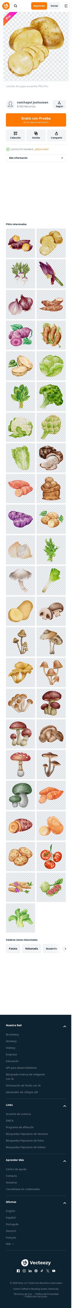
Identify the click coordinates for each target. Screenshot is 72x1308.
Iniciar (54, 5)
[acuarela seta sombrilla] (20, 1071)
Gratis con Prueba (36, 120)
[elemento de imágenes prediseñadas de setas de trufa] (20, 703)
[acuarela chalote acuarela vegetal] (20, 365)
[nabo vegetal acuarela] (20, 304)
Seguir (59, 106)
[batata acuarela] (20, 243)
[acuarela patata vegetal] (20, 488)
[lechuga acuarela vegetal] (20, 672)
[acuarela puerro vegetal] (20, 948)
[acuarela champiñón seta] (20, 1010)
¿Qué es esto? (42, 149)
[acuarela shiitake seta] (20, 1255)
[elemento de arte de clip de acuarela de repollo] (20, 519)
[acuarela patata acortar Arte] (20, 979)
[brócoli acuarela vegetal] (20, 580)
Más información (18, 157)
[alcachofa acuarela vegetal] (20, 641)
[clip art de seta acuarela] (20, 1040)
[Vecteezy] (6, 6)
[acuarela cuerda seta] (20, 1102)
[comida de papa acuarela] (20, 273)
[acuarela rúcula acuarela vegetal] (20, 887)
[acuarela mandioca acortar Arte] (20, 396)
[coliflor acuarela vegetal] (20, 611)
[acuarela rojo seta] (20, 1286)
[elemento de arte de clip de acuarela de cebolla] (20, 856)
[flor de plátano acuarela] (20, 335)
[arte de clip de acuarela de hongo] (20, 1224)
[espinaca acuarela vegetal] (20, 549)
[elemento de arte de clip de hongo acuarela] (20, 918)
